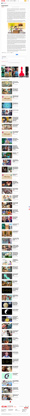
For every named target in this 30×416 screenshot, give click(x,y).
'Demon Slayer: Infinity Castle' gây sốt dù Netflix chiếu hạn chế (15, 182)
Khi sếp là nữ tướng (15, 110)
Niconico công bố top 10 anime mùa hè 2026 (16, 82)
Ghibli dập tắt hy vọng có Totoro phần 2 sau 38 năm (16, 139)
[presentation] (1, 71)
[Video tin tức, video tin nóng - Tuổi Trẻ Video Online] (13, 406)
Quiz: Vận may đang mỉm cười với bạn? (15, 324)
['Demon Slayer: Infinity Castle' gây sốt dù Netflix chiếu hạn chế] (7, 184)
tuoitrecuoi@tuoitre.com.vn (18, 410)
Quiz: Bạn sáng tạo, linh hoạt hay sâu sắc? (15, 274)
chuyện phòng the (4, 52)
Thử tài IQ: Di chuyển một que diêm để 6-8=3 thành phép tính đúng (16, 360)
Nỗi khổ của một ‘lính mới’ (15, 174)
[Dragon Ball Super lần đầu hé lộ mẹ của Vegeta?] (7, 162)
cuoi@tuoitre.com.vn (10, 410)
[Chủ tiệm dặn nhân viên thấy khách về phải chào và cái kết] (7, 390)
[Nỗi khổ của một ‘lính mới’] (7, 177)
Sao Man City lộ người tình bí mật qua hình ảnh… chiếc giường (15, 76)
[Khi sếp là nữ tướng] (7, 113)
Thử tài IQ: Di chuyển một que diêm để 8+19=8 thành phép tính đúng (16, 289)
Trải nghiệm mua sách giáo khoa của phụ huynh (15, 260)
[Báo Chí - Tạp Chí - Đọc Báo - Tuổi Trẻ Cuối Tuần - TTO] (10, 406)
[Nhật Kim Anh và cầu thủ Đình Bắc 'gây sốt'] (7, 397)
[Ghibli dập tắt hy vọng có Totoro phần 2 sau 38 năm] (7, 141)
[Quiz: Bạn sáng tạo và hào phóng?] (7, 376)
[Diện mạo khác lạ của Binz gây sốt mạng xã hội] (7, 219)
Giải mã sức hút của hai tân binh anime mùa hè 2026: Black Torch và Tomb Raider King (15, 119)
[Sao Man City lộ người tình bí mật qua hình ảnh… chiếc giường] (15, 72)
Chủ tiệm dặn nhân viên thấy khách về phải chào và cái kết (15, 388)
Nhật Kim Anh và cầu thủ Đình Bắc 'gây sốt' (16, 395)
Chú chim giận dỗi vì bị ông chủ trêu (16, 231)
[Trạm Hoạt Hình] (15, 3)
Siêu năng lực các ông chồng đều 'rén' (15, 103)
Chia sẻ (17, 54)
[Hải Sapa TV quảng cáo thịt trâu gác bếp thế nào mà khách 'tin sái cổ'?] (7, 248)
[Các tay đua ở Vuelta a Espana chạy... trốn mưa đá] (7, 241)
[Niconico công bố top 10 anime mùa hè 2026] (7, 84)
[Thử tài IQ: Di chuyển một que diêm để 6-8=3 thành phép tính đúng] (7, 362)
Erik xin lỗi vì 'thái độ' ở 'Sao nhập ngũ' (15, 352)
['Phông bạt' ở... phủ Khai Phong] (7, 155)
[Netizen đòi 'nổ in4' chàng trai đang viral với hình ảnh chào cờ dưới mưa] (7, 347)
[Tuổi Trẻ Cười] (28, 406)
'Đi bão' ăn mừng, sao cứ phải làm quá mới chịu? (15, 338)
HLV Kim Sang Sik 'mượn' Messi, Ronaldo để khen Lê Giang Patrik (15, 317)
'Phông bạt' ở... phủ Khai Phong (15, 153)
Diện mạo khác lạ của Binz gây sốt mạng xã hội (15, 217)
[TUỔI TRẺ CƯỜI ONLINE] (4, 407)
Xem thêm (10, 402)
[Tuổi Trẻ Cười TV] (29, 209)
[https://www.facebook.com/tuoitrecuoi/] (25, 406)
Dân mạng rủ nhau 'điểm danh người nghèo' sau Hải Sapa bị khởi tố (16, 211)
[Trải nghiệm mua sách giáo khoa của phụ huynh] (7, 262)
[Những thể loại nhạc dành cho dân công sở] (7, 98)
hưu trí (12, 52)
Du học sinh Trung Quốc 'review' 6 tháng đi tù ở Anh (7, 76)
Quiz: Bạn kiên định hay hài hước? (21, 76)
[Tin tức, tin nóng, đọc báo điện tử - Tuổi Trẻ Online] (8, 406)
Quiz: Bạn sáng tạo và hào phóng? (15, 374)
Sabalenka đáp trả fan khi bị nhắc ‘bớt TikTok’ (15, 296)
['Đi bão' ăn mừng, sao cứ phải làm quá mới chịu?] (7, 340)
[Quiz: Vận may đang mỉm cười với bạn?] (7, 326)
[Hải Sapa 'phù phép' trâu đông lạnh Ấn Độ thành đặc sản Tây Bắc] (7, 198)
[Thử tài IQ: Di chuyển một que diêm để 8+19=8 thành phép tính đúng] (7, 290)
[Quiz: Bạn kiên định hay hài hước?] (22, 72)
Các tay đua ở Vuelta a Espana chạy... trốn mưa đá (16, 239)
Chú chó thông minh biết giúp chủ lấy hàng (15, 331)
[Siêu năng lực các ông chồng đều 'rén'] (7, 105)
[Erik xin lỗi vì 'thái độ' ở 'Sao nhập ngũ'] (7, 354)
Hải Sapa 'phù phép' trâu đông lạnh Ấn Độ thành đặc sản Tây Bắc (15, 197)
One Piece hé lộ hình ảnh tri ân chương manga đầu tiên (16, 125)
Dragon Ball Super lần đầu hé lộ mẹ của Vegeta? (16, 161)
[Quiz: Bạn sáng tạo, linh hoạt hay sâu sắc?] (7, 276)
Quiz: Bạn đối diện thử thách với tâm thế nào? (15, 203)
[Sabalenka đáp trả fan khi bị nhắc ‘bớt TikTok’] (7, 298)
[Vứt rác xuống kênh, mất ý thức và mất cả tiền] (7, 383)
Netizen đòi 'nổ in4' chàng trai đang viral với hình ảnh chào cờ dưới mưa (16, 346)
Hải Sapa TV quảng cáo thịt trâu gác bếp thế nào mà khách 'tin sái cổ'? (16, 246)
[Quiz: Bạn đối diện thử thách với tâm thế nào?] (7, 205)
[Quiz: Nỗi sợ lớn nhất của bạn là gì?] (7, 226)
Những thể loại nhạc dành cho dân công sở (16, 97)
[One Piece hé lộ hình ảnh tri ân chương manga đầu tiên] (7, 127)
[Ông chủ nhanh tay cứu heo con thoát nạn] (7, 191)
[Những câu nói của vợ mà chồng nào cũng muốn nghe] (7, 91)
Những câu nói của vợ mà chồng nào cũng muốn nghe (15, 89)
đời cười (9, 52)
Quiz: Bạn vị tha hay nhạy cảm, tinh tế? (15, 310)
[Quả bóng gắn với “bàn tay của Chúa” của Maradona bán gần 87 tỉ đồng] (7, 255)
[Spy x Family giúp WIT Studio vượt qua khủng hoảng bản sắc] (7, 169)
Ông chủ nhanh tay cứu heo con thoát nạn (15, 189)
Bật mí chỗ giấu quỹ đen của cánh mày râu (15, 132)
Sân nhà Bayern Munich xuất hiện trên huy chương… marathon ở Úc (15, 303)
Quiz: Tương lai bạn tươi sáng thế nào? (15, 367)
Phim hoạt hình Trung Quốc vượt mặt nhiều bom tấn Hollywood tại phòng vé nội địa (16, 147)
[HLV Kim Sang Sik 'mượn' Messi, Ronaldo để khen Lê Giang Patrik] (7, 319)
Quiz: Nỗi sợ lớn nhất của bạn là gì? (16, 224)
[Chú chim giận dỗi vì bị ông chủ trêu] (7, 234)
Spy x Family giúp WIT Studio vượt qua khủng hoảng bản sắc (16, 168)
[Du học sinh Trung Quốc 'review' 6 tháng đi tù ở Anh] (8, 72)
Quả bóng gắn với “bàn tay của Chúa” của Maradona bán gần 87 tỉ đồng (15, 253)
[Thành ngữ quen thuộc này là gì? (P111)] (7, 283)
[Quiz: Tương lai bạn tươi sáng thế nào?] (7, 369)
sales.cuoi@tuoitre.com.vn (4, 411)
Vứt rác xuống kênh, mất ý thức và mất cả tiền (16, 381)
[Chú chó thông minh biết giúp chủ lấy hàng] (7, 333)
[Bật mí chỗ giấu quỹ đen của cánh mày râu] (7, 134)
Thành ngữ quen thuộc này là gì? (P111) (15, 282)
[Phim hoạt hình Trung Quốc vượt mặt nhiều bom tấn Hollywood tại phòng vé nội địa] (7, 148)
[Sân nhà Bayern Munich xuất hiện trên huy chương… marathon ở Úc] (7, 305)
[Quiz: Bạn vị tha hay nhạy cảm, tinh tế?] (7, 312)
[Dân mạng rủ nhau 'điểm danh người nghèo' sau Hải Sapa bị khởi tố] (7, 212)
